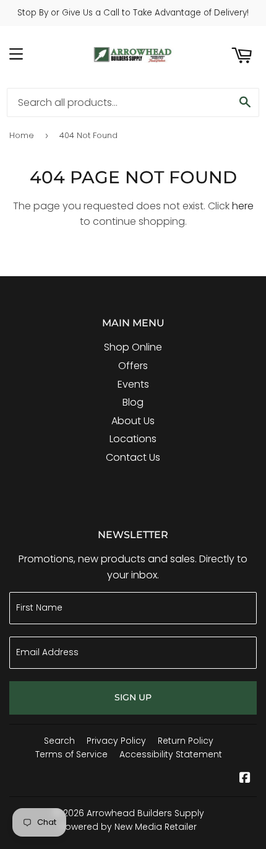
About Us (133, 421)
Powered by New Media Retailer (128, 827)
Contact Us (133, 457)
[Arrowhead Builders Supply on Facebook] (245, 779)
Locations (133, 439)
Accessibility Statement (170, 754)
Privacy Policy (116, 740)
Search (59, 740)
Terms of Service (71, 754)
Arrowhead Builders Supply (145, 813)
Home (21, 135)
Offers (133, 366)
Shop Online (133, 347)
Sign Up (133, 697)
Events (133, 384)
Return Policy (185, 740)
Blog (133, 402)
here (243, 206)
